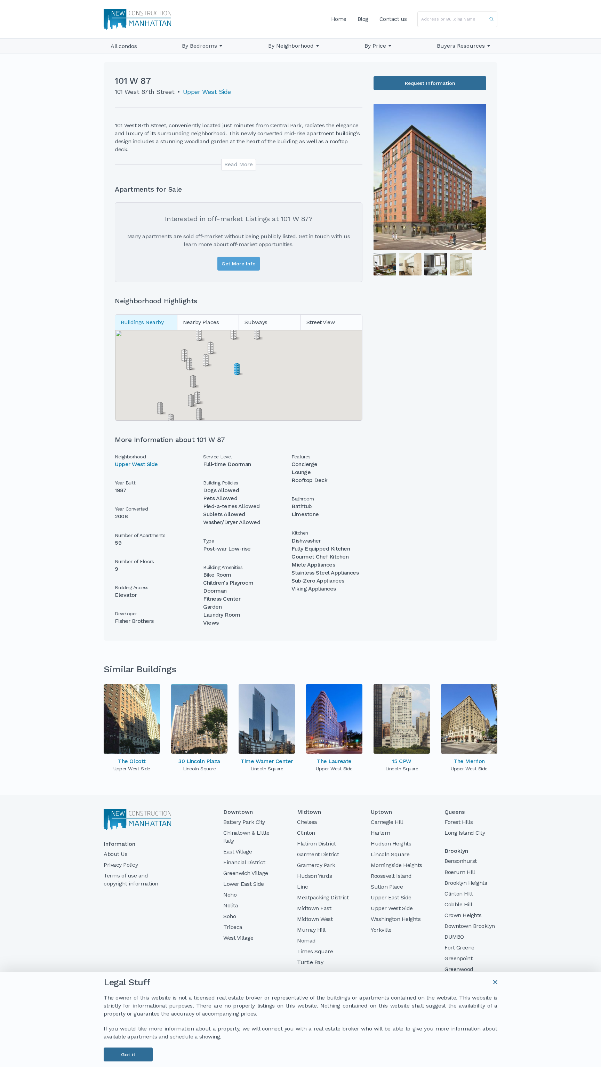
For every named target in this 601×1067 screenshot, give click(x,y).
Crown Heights (463, 915)
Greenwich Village (245, 873)
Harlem (380, 832)
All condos (124, 46)
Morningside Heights (396, 865)
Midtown (309, 812)
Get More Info (239, 263)
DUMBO (454, 936)
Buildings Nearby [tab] (142, 322)
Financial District (244, 862)
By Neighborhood (291, 46)
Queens (454, 812)
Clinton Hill (458, 893)
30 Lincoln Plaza (199, 761)
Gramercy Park (316, 865)
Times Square (315, 951)
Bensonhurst (460, 861)
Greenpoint (458, 958)
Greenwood (458, 969)
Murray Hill (311, 929)
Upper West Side (207, 91)
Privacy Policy (121, 864)
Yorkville (381, 929)
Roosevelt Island (391, 876)
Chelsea (307, 822)
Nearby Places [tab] (201, 322)
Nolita (230, 905)
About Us (115, 854)
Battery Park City (244, 822)
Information (119, 844)
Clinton (306, 832)
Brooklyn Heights (465, 883)
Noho (230, 894)
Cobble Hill (458, 904)
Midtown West (314, 919)
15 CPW (401, 761)
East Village (237, 851)
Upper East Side (391, 897)
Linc (302, 886)
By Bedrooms (199, 46)
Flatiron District (316, 843)
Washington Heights (395, 919)
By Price (375, 46)
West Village (238, 937)
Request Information (430, 83)
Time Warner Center (267, 761)
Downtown (238, 812)
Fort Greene (459, 947)
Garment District (318, 854)
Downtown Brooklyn (469, 926)
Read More (238, 164)
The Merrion (469, 761)
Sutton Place (387, 886)
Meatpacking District (322, 897)
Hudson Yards (314, 876)
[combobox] (457, 19)
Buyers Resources (461, 45)
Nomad (306, 940)
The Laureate (334, 761)
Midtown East (314, 908)
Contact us (393, 19)
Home (338, 19)
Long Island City (464, 832)
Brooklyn (456, 851)
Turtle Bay (310, 962)
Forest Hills (458, 822)
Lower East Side (243, 884)
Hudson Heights (391, 843)
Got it (128, 1054)
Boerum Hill (459, 872)
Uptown (381, 812)
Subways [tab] (256, 322)
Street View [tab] (320, 322)
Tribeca (232, 927)
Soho (229, 916)
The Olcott (131, 761)
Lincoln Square (390, 854)
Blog (363, 19)
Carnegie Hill (387, 822)
